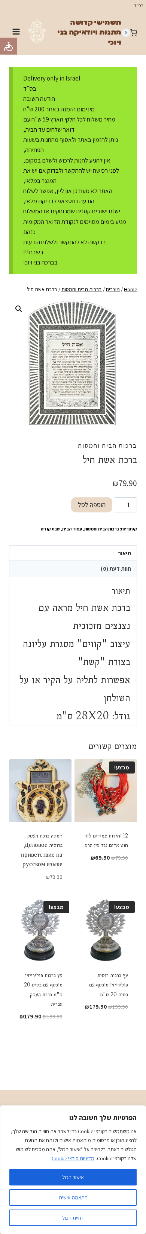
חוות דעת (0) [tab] (116, 568)
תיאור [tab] (124, 553)
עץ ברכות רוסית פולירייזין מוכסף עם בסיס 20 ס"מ (108, 984)
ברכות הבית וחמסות (107, 445)
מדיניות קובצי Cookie (73, 1158)
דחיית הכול (73, 1217)
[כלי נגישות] (8, 46)
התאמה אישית (73, 1197)
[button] (18, 309)
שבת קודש (50, 529)
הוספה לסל (92, 504)
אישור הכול (73, 1177)
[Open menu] (16, 32)
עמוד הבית (72, 529)
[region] (73, 1169)
